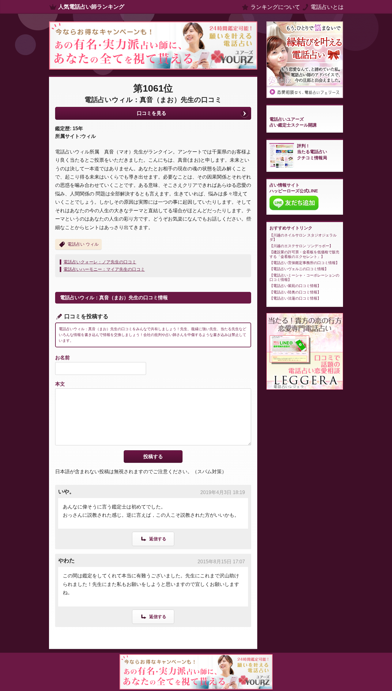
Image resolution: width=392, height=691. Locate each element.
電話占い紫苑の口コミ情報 (295, 286)
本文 (60, 384)
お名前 (62, 357)
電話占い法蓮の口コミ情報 (295, 298)
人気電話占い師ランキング (91, 7)
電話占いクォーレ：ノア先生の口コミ (99, 261)
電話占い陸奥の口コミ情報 (295, 292)
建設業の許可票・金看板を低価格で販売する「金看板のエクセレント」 (304, 254)
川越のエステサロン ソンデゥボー (301, 246)
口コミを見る (151, 113)
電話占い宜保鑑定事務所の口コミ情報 (304, 263)
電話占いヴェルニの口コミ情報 (299, 269)
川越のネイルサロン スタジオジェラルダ (303, 237)
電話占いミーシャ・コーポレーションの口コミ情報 (304, 277)
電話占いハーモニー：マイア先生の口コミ (104, 269)
